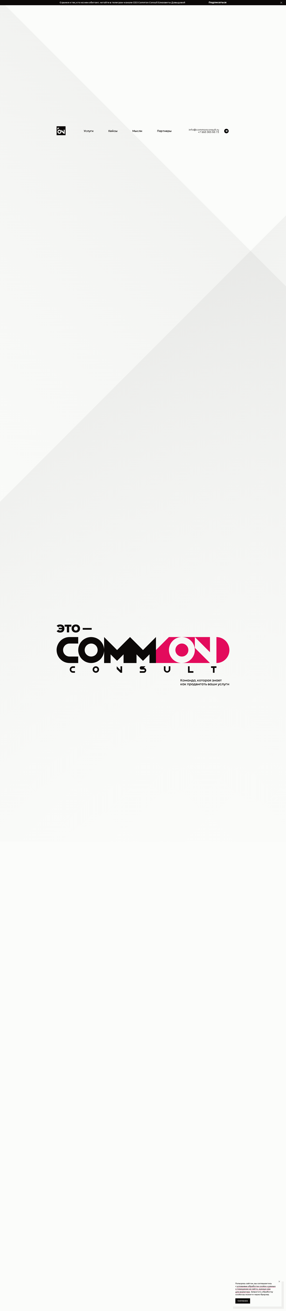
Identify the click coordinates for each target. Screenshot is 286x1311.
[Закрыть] (281, 2)
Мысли (137, 131)
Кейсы (113, 131)
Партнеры (164, 131)
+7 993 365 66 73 (208, 132)
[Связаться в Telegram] (226, 131)
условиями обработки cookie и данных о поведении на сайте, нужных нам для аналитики (255, 1289)
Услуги (89, 131)
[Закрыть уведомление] (279, 1281)
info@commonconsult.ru (204, 130)
